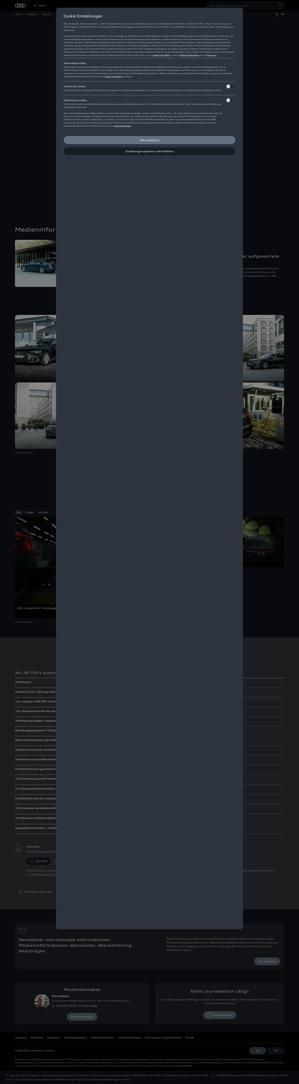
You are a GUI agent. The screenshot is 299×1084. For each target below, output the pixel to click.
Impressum (211, 55)
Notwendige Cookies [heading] (75, 63)
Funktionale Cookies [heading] (75, 86)
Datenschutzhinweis (189, 55)
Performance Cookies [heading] (75, 100)
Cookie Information (161, 55)
